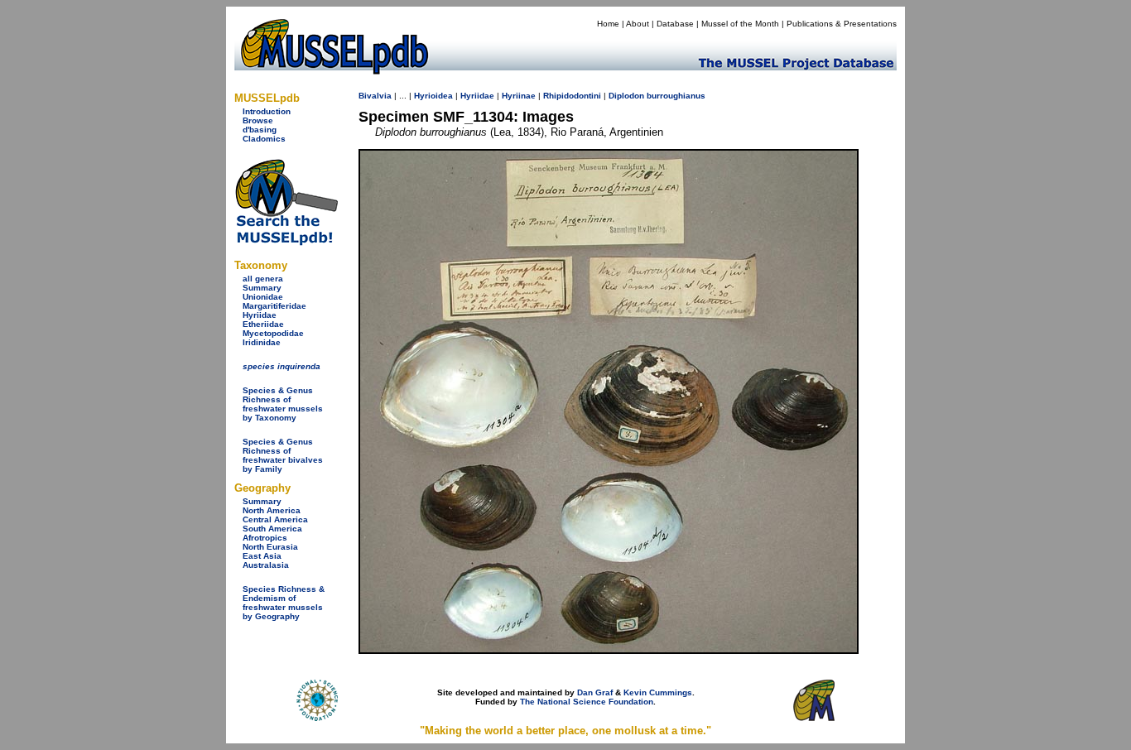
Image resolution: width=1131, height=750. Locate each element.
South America (272, 528)
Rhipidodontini (572, 95)
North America (272, 510)
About (637, 23)
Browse (258, 120)
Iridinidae (262, 342)
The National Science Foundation (586, 701)
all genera (263, 278)
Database (675, 23)
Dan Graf (595, 692)
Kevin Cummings (657, 692)
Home (608, 23)
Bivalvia (375, 95)
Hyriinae (519, 95)
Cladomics (264, 138)
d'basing (260, 129)
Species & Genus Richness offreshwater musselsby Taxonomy (283, 404)
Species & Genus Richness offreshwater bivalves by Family (283, 455)
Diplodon (626, 95)
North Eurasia (270, 546)
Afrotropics (265, 537)
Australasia (266, 565)
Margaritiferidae (274, 305)
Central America (275, 519)
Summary (262, 287)
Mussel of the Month (740, 23)
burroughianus (676, 95)
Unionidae (263, 296)
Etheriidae (263, 324)
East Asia (262, 555)
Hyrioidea (433, 95)
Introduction (267, 111)
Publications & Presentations (842, 23)
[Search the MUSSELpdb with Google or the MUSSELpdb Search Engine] (286, 242)
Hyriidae (260, 315)
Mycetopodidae (273, 333)
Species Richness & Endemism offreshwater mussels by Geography (284, 602)
